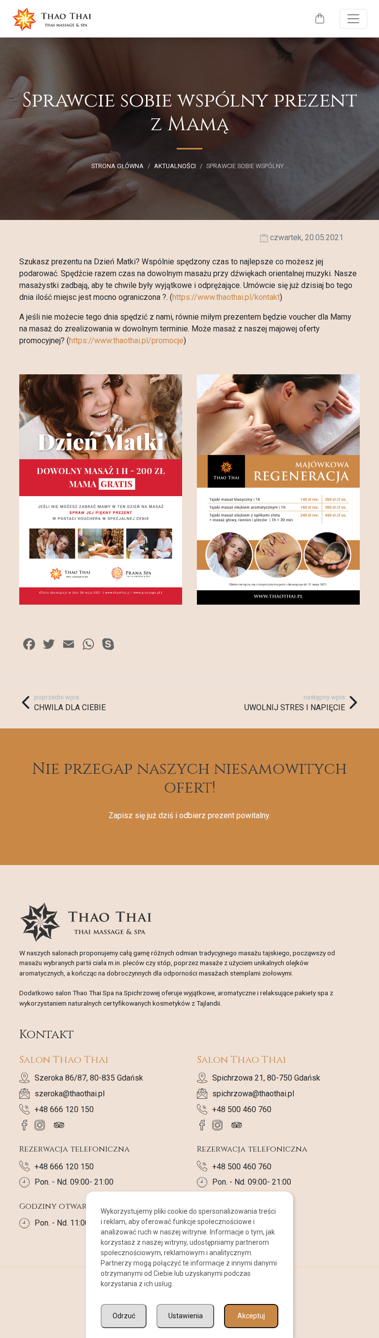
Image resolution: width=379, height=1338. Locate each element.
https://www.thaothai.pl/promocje (126, 340)
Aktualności (175, 166)
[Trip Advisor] (61, 1125)
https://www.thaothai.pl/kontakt (226, 297)
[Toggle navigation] (353, 19)
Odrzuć (124, 1316)
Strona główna (117, 166)
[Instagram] (42, 1125)
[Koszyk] (320, 19)
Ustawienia (185, 1316)
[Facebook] (27, 1125)
